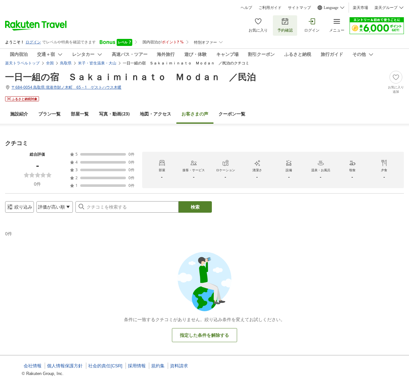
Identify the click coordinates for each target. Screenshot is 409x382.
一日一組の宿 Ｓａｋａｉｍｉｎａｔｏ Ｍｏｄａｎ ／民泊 (130, 76)
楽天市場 (360, 7)
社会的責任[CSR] (105, 365)
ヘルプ (246, 7)
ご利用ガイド (270, 7)
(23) (114, 114)
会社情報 (33, 365)
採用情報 (137, 365)
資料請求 (179, 365)
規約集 (158, 365)
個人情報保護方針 (65, 365)
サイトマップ (299, 7)
